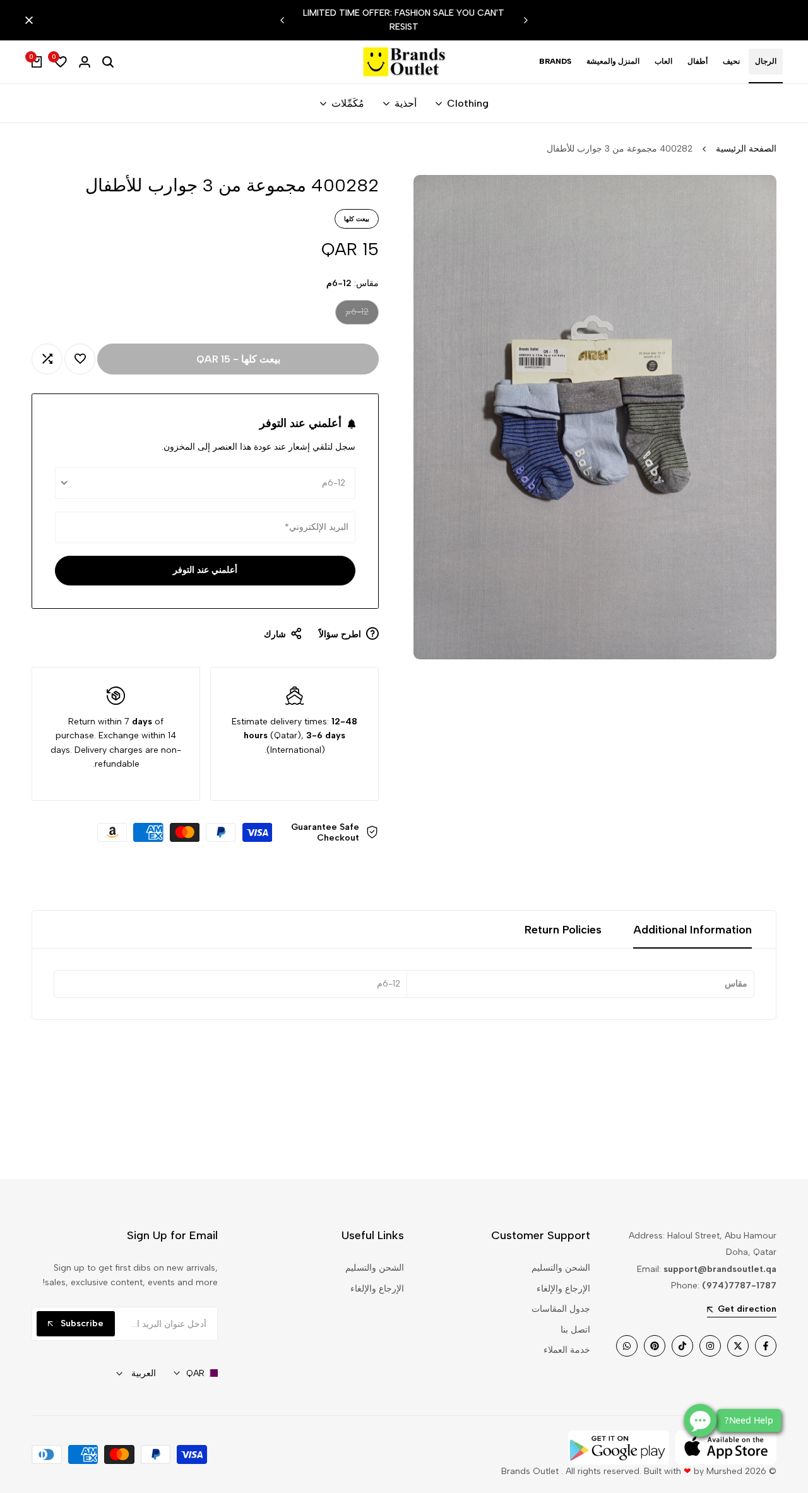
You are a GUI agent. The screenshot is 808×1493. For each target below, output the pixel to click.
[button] (79, 359)
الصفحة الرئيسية (746, 148)
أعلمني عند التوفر (205, 570)
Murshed (724, 1471)
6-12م (356, 315)
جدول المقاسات (561, 1309)
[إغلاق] (31, 20)
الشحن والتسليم (561, 1267)
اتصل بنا (575, 1329)
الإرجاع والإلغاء (563, 1288)
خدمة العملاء (567, 1350)
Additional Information (692, 930)
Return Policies (563, 930)
